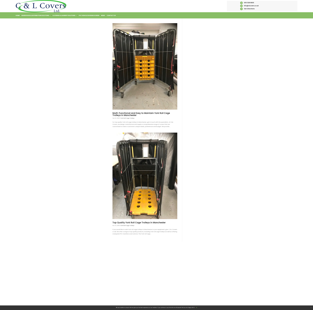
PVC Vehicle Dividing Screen (89, 15)
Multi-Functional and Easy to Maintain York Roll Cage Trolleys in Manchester (141, 114)
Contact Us (111, 15)
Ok (196, 307)
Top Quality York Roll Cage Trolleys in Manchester (139, 222)
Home (18, 15)
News (103, 15)
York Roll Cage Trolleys (127, 118)
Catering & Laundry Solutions (63, 15)
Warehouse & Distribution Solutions (35, 15)
